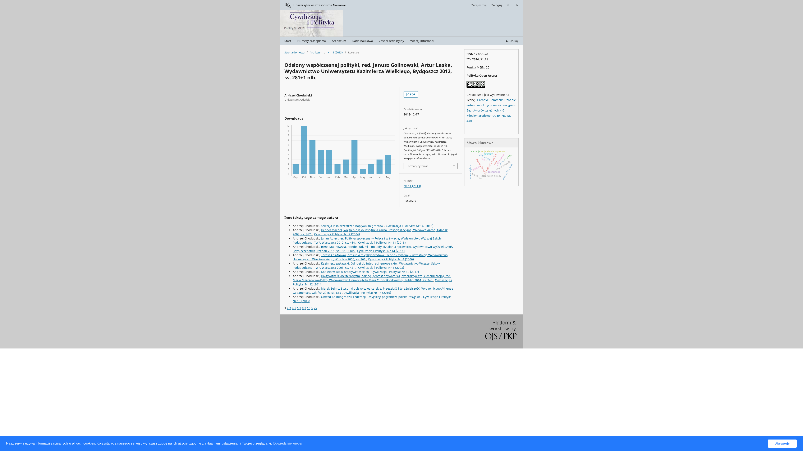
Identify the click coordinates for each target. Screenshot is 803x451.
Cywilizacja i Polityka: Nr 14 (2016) (409, 226)
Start (287, 41)
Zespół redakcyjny (391, 41)
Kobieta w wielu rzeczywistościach (345, 272)
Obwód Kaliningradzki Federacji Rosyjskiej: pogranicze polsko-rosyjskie (371, 297)
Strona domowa (294, 52)
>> (315, 308)
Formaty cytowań (417, 166)
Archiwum (339, 41)
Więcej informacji (422, 41)
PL (508, 5)
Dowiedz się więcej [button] (287, 443)
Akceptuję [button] (782, 443)
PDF (412, 94)
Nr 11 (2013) (335, 52)
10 (308, 308)
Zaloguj (496, 5)
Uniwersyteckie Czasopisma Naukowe (319, 5)
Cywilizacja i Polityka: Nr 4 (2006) (391, 259)
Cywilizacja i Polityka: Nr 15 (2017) (395, 272)
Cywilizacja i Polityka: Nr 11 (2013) (382, 243)
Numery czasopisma (311, 41)
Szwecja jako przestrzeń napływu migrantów (352, 226)
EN (517, 5)
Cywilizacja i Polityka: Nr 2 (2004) (337, 234)
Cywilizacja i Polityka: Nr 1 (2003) (381, 268)
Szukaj (514, 41)
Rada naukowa (362, 41)
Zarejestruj (479, 5)
